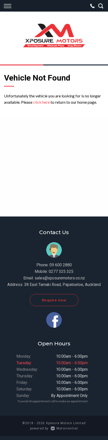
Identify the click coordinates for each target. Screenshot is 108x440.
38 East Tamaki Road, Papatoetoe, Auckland (62, 284)
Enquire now (54, 300)
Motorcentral (67, 428)
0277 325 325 (61, 271)
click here (41, 102)
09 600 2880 (60, 265)
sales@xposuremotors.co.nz (60, 278)
